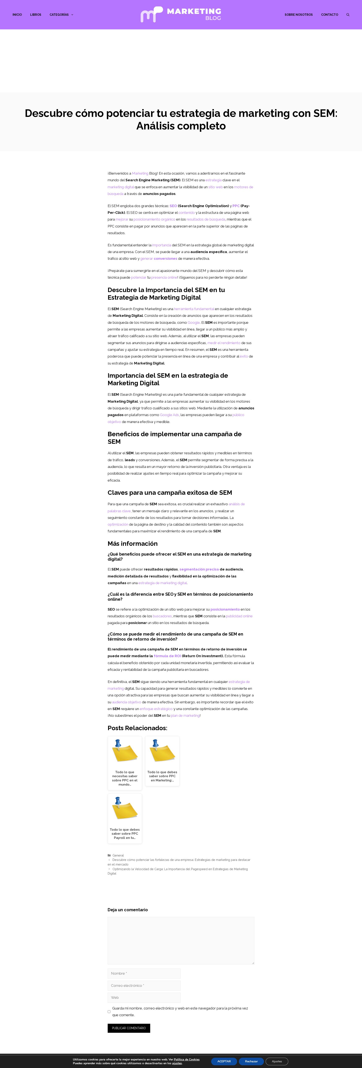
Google (194, 322)
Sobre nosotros (299, 14)
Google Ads (169, 415)
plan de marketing (185, 715)
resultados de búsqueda (206, 219)
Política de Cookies (187, 1059)
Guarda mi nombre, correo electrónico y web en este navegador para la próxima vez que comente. (180, 1011)
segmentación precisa (199, 569)
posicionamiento (225, 609)
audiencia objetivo (126, 702)
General (118, 855)
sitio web (215, 187)
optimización (118, 524)
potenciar (138, 277)
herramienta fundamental (194, 309)
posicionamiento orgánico (154, 219)
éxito (244, 356)
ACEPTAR (224, 1061)
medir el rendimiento (224, 343)
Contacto (329, 14)
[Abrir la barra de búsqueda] (348, 14)
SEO (173, 206)
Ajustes (277, 1061)
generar (146, 258)
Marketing (140, 173)
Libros (35, 14)
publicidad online (239, 616)
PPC (236, 206)
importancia (161, 245)
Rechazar (251, 1061)
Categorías (59, 14)
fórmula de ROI (167, 656)
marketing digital (121, 187)
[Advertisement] (181, 60)
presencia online (164, 277)
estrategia (214, 180)
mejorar (122, 219)
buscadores (162, 616)
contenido (186, 212)
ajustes (177, 1063)
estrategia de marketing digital (162, 583)
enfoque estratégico (156, 709)
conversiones (165, 258)
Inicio (17, 14)
